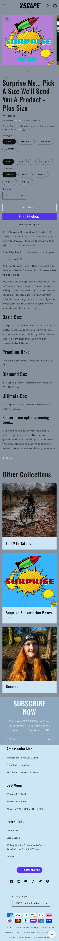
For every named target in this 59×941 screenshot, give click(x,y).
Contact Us (13, 830)
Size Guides (13, 838)
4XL (34, 161)
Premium (26, 141)
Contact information (20, 937)
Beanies (12, 686)
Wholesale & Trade (17, 794)
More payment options (29, 224)
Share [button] (9, 458)
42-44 (9, 181)
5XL (47, 161)
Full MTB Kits (16, 543)
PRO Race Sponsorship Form (23, 772)
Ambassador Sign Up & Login (23, 757)
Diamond (44, 141)
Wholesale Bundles (17, 801)
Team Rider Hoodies (18, 765)
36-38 (9, 174)
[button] (4, 5)
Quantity (6, 189)
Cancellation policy (42, 937)
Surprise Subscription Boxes (29, 612)
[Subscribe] (48, 739)
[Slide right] (36, 71)
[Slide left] (22, 71)
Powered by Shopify (29, 927)
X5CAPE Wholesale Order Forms (25, 808)
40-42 (41, 174)
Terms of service (30, 932)
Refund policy (48, 927)
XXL (8, 161)
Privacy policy (13, 932)
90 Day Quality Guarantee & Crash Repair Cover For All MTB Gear (26, 847)
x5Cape (16, 927)
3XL (21, 161)
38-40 (25, 174)
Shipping (17, 121)
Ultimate (11, 148)
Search (11, 856)
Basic (9, 141)
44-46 (26, 181)
